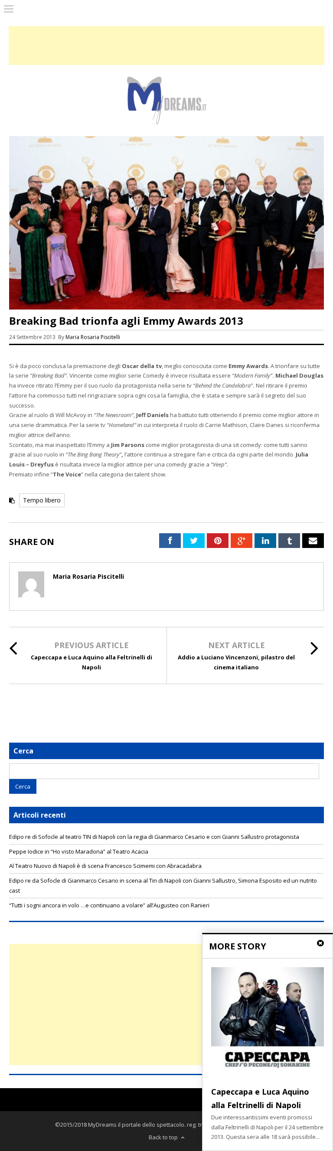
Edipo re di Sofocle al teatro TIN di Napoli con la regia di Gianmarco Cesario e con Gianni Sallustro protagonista (154, 837)
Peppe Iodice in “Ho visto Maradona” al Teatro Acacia (78, 851)
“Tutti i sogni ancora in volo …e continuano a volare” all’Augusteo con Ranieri (109, 905)
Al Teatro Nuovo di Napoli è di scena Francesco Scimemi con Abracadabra (105, 866)
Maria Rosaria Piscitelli (92, 337)
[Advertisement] (166, 1004)
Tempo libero (42, 500)
